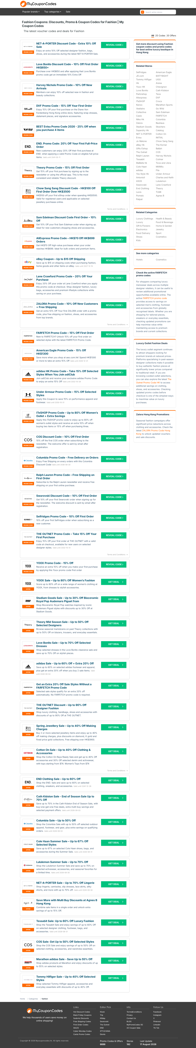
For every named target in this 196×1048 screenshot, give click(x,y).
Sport (158, 233)
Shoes (139, 236)
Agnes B (160, 195)
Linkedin (156, 1025)
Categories (33, 999)
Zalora (139, 123)
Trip (101, 1015)
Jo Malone (141, 141)
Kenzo (139, 104)
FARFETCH (161, 115)
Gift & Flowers (143, 225)
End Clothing (142, 188)
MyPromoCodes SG (135, 1025)
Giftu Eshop (142, 148)
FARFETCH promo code (155, 298)
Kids (138, 240)
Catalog (160, 130)
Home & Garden (164, 225)
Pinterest (157, 1021)
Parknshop (141, 94)
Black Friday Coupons (82, 1015)
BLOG (129, 1021)
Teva (158, 94)
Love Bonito (142, 90)
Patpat (139, 199)
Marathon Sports (164, 104)
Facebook (157, 1012)
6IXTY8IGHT (162, 76)
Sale (68, 11)
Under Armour (163, 174)
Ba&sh (159, 148)
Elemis (102, 1034)
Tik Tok (156, 1028)
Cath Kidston (162, 90)
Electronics (141, 229)
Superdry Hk (142, 130)
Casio (139, 115)
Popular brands (30, 11)
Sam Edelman (163, 112)
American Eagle (164, 72)
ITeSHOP (140, 101)
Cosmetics (161, 236)
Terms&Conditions (134, 1012)
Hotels (139, 259)
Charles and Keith (164, 177)
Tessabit (140, 159)
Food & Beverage (164, 222)
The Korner (161, 145)
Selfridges (141, 72)
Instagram (157, 1015)
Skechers (160, 126)
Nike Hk (140, 119)
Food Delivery (143, 233)
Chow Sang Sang (164, 141)
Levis (138, 192)
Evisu (138, 137)
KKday (102, 1018)
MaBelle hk (141, 163)
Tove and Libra (163, 163)
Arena (159, 83)
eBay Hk (140, 145)
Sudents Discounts (81, 1018)
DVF (158, 97)
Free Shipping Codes (82, 1021)
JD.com (140, 76)
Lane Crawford (163, 184)
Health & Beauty (164, 218)
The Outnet (141, 152)
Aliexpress (141, 97)
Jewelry (160, 229)
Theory (159, 188)
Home (22, 999)
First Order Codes (80, 1025)
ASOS (139, 181)
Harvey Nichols (163, 155)
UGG (158, 79)
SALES (76, 1028)
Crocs (159, 101)
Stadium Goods (144, 126)
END (102, 1028)
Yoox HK (140, 86)
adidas (139, 170)
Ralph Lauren (142, 155)
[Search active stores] (142, 12)
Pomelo (140, 195)
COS (158, 152)
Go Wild (160, 108)
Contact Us (131, 1018)
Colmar (159, 159)
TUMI (158, 192)
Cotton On (161, 134)
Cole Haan (141, 166)
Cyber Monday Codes (82, 1031)
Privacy (130, 1015)
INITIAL (159, 137)
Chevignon (161, 86)
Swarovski (141, 184)
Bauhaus (160, 123)
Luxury (139, 222)
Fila (157, 170)
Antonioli (140, 177)
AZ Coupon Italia (133, 1028)
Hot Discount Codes (81, 1012)
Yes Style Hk (142, 174)
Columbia (160, 119)
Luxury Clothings (144, 218)
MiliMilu (159, 166)
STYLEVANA (105, 1031)
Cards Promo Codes (81, 1034)
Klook (102, 1012)
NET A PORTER (143, 134)
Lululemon (161, 181)
